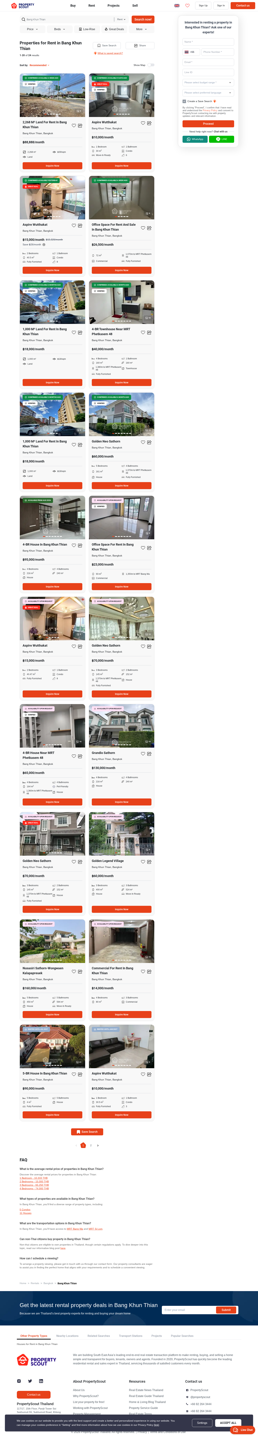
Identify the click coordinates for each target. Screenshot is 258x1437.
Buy (73, 5)
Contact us (243, 5)
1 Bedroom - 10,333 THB (34, 1178)
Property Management (87, 1414)
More (139, 29)
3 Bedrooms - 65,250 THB (34, 1185)
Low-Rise (89, 29)
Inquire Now (52, 165)
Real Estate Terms (140, 1414)
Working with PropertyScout (90, 1408)
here (62, 1248)
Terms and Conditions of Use (168, 1432)
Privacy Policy (210, 110)
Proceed (208, 123)
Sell (135, 5)
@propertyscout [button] (200, 1397)
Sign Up (203, 5)
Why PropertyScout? (86, 1396)
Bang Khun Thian (67, 1283)
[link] (156, 1424)
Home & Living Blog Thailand (147, 1402)
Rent (91, 5)
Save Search (109, 45)
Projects (156, 1336)
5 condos (25, 1209)
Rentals (35, 1283)
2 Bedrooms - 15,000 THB (34, 1181)
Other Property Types (33, 1336)
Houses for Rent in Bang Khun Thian (37, 1344)
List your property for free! (88, 1402)
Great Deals (116, 29)
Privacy (142, 1432)
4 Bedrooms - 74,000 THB (34, 1188)
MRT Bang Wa (75, 1228)
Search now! (143, 19)
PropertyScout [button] (199, 1390)
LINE (224, 139)
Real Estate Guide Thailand (146, 1396)
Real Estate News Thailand (146, 1390)
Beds (57, 29)
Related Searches (99, 1336)
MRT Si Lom (95, 1228)
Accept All (228, 1423)
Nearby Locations (67, 1336)
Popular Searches (182, 1336)
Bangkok (48, 1283)
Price (30, 29)
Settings (202, 1423)
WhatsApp (197, 139)
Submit (226, 1310)
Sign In (221, 5)
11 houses (25, 1213)
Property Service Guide (143, 1408)
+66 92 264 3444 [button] (200, 1404)
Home (23, 1283)
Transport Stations (130, 1336)
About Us (79, 1390)
